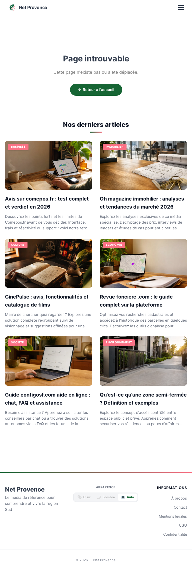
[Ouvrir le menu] (181, 7)
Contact (180, 507)
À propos (179, 498)
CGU (183, 525)
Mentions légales (173, 516)
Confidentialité (175, 534)
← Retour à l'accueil (96, 89)
